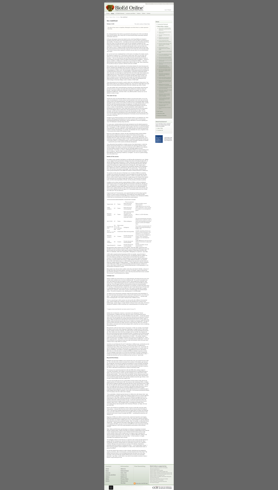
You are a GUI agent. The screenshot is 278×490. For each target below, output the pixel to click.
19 (109, 410)
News (112, 13)
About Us (149, 3)
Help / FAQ (164, 3)
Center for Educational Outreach (168, 139)
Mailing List (124, 476)
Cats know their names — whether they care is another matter (164, 48)
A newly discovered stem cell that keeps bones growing (165, 88)
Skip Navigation (109, 1)
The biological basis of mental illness (165, 108)
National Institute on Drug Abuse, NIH (157, 475)
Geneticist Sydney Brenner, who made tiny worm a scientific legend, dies (165, 44)
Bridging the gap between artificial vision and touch (164, 38)
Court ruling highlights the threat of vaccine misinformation (165, 55)
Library (148, 13)
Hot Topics (160, 111)
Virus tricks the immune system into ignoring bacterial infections (165, 58)
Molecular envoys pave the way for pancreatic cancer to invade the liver (165, 81)
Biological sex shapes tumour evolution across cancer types (164, 102)
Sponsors (170, 3)
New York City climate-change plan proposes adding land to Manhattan (165, 70)
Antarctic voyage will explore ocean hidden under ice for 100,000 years (164, 99)
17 (121, 348)
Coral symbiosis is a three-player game (165, 52)
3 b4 (113, 128)
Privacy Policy (124, 479)
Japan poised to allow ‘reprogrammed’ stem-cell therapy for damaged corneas (164, 66)
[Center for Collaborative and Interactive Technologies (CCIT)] (162, 487)
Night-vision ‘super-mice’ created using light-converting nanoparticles (165, 91)
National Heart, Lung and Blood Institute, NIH (159, 471)
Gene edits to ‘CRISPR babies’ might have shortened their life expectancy (165, 29)
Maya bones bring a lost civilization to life (163, 105)
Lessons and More (130, 13)
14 (142, 321)
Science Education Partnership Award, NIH (158, 481)
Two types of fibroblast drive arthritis (164, 35)
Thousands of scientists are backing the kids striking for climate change (164, 74)
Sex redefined (124, 17)
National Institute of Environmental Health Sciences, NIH (161, 474)
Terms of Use (124, 481)
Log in (166, 9)
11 (148, 271)
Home (108, 13)
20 (131, 423)
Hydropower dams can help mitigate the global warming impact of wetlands (164, 95)
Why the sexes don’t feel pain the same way (165, 63)
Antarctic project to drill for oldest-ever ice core (165, 61)
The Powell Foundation (154, 482)
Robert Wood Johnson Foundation (156, 480)
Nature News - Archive (114, 17)
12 (116, 297)
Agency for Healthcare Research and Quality (158, 467)
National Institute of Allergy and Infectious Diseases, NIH (161, 472)
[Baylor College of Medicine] (111, 488)
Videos (138, 13)
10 (120, 264)
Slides (143, 13)
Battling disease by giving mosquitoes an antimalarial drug (165, 85)
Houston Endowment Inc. (155, 469)
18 (132, 349)
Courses (108, 472)
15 (123, 330)
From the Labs (161, 113)
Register (169, 9)
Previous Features (161, 115)
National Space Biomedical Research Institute (159, 478)
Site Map (123, 483)
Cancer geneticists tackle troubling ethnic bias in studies (165, 41)
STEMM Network (120, 13)
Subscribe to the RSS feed (142, 483)
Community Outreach (162, 24)
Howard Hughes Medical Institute (156, 470)
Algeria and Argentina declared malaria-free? (165, 32)
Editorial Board (156, 3)
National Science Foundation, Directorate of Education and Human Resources (160, 477)
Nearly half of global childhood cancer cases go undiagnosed (165, 78)
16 (116, 334)
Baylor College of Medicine (159, 139)
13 (109, 321)
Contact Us (160, 130)
